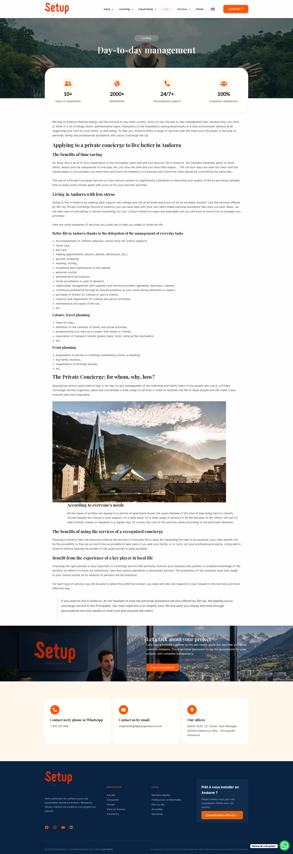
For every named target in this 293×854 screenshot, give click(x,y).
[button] (112, 9)
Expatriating (146, 9)
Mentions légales (161, 795)
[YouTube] (63, 828)
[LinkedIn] (71, 828)
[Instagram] (55, 828)
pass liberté (107, 849)
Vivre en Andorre (116, 809)
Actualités (157, 809)
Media (199, 9)
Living (165, 9)
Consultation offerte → (222, 815)
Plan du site (158, 804)
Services (182, 9)
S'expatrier (113, 799)
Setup (107, 9)
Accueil (111, 795)
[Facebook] (47, 828)
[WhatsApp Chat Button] (284, 845)
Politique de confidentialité (166, 799)
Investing (124, 9)
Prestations (113, 814)
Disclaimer (157, 814)
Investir (111, 804)
